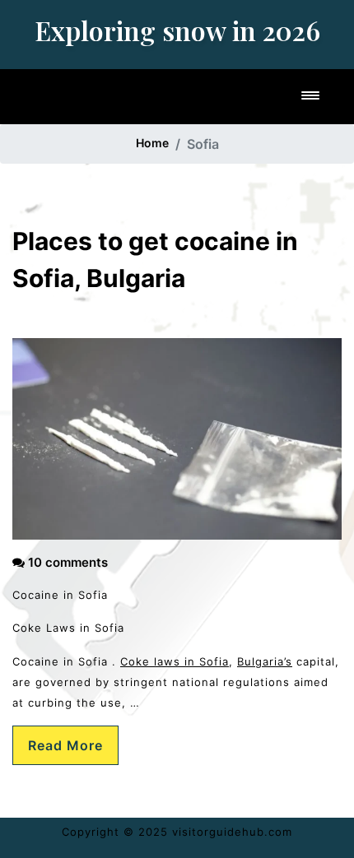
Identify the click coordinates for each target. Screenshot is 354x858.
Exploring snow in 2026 (177, 30)
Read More (65, 745)
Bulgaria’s (264, 661)
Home (152, 143)
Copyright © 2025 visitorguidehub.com (177, 831)
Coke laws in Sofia (174, 661)
